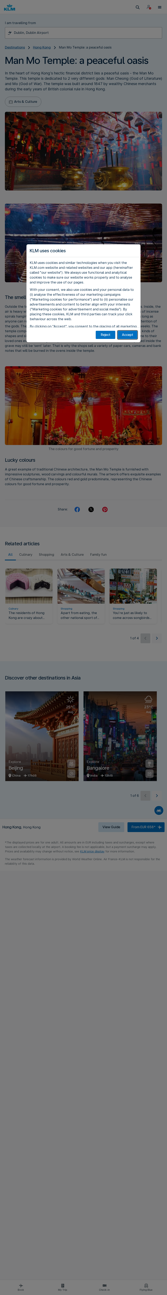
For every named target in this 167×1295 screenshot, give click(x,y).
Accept (127, 335)
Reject (105, 335)
